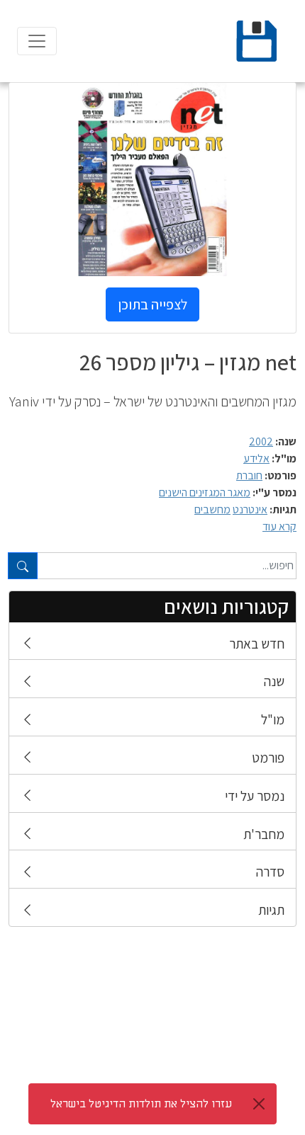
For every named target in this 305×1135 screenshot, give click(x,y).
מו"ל (272, 719)
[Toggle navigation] (37, 41)
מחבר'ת (263, 834)
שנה (274, 681)
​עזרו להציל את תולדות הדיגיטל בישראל (141, 1104)
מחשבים (212, 509)
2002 (261, 441)
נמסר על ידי (254, 796)
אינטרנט (250, 509)
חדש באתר (256, 643)
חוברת (249, 475)
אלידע (256, 458)
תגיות (271, 910)
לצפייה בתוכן (152, 304)
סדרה (270, 871)
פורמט (268, 757)
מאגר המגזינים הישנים (204, 492)
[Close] (259, 1104)
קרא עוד (279, 526)
